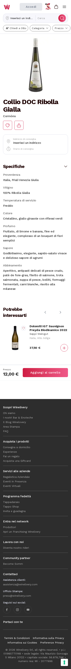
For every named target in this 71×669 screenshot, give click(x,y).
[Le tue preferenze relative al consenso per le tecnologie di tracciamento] (64, 662)
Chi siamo (9, 413)
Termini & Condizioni (17, 638)
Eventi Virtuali (11, 485)
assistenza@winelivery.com (20, 584)
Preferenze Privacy (52, 642)
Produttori (9, 527)
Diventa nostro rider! (16, 547)
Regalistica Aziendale (16, 476)
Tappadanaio (11, 501)
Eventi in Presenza (14, 481)
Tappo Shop (11, 506)
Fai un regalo (11, 456)
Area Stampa (11, 426)
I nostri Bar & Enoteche (18, 417)
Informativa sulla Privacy (48, 638)
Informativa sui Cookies (22, 642)
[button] (19, 18)
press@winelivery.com (17, 595)
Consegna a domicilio (16, 447)
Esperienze (10, 451)
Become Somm (13, 563)
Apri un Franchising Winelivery (21, 531)
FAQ (5, 431)
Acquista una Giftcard (17, 460)
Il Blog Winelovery (14, 422)
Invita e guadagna (14, 511)
